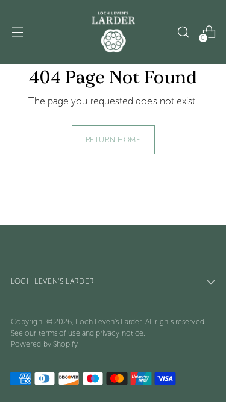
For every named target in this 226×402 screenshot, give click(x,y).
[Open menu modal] (17, 32)
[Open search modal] (183, 32)
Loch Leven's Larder (108, 321)
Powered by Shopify (44, 343)
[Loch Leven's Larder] (113, 32)
